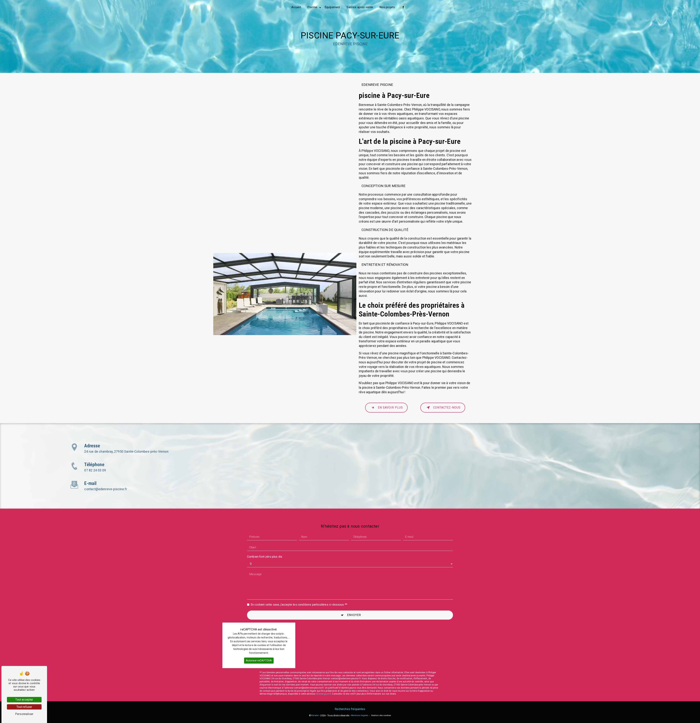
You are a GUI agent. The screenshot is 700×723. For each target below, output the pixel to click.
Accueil (296, 7)
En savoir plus (390, 407)
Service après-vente (360, 7)
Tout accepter (24, 699)
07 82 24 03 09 (95, 470)
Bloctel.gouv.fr (323, 694)
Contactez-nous (446, 407)
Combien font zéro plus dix (264, 556)
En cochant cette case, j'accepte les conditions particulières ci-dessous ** (299, 604)
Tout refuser (24, 707)
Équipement (332, 7)
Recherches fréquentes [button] (350, 709)
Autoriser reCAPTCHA (259, 660)
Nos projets (387, 7)
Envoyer (354, 615)
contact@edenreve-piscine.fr (105, 489)
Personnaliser (24, 714)
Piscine (312, 7)
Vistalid (314, 715)
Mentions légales (359, 715)
